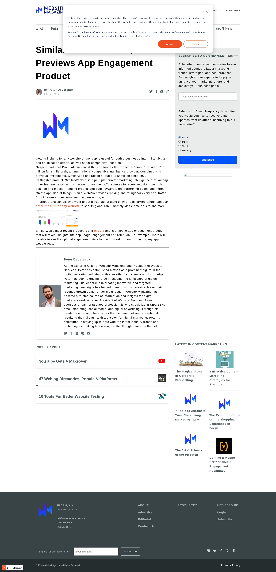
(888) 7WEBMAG (65, 522)
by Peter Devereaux (59, 89)
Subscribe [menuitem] (225, 519)
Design (54, 28)
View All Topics (224, 28)
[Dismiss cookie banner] (207, 12)
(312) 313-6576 (64, 527)
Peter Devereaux (77, 259)
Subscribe (233, 10)
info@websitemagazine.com (71, 518)
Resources (187, 505)
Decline (195, 44)
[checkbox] (207, 143)
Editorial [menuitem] (144, 519)
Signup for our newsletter (54, 551)
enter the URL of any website (58, 206)
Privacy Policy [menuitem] (230, 565)
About (143, 505)
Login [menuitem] (221, 512)
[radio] (207, 137)
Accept (170, 44)
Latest (39, 28)
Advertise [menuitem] (145, 512)
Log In (215, 10)
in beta (99, 230)
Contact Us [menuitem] (146, 526)
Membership (227, 505)
